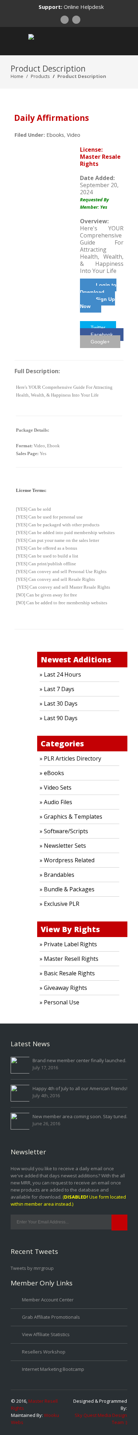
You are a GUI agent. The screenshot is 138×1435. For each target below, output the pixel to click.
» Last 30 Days (58, 703)
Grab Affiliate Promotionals (51, 1317)
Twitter (98, 327)
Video (73, 134)
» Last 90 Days (58, 718)
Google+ (100, 341)
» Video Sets (55, 787)
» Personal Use (59, 1002)
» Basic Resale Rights (67, 973)
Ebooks (55, 134)
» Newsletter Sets (63, 845)
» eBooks (52, 773)
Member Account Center (48, 1299)
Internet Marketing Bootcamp (53, 1369)
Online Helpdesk (84, 6)
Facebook (102, 334)
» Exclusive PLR (59, 903)
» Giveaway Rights (63, 987)
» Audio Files (56, 802)
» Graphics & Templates (71, 816)
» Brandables (57, 874)
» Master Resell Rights (69, 958)
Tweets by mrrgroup (32, 1268)
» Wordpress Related (67, 860)
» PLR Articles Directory (70, 758)
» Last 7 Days (57, 689)
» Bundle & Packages (67, 889)
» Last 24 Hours (60, 674)
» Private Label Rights (68, 944)
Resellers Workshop (43, 1352)
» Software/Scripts (64, 831)
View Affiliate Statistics (46, 1334)
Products (40, 76)
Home (17, 76)
